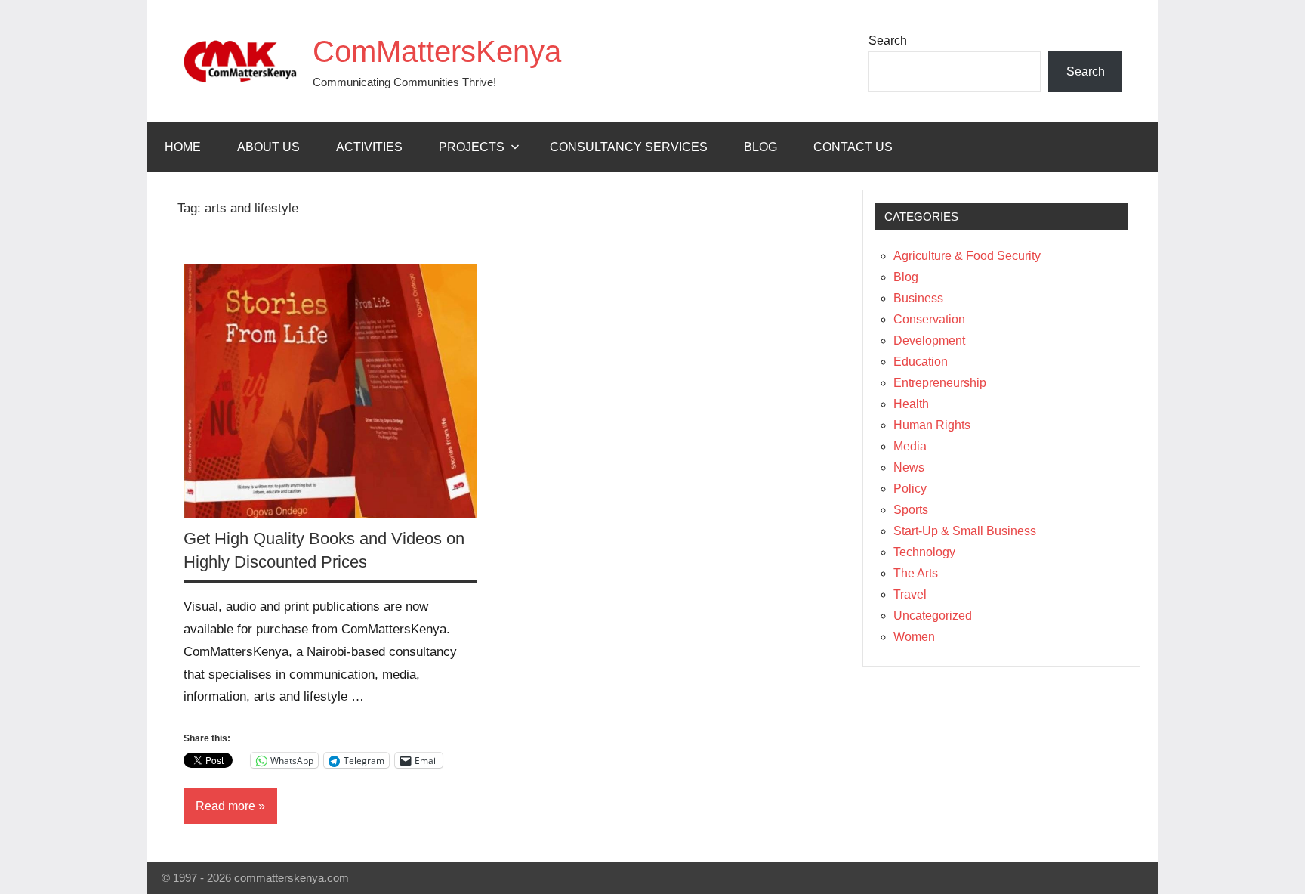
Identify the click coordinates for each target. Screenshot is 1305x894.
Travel (910, 594)
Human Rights (931, 425)
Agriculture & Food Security (967, 255)
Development (929, 340)
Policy (910, 488)
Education (920, 361)
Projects (471, 147)
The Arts (915, 573)
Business (918, 298)
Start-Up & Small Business (964, 530)
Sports (910, 509)
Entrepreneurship (939, 382)
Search (887, 40)
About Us (268, 147)
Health (911, 404)
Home (183, 147)
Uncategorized (932, 615)
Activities (369, 147)
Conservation (929, 319)
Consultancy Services (629, 147)
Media (910, 446)
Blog (760, 147)
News (908, 467)
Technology (924, 552)
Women (914, 636)
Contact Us (853, 147)
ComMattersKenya (437, 51)
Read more (225, 806)
